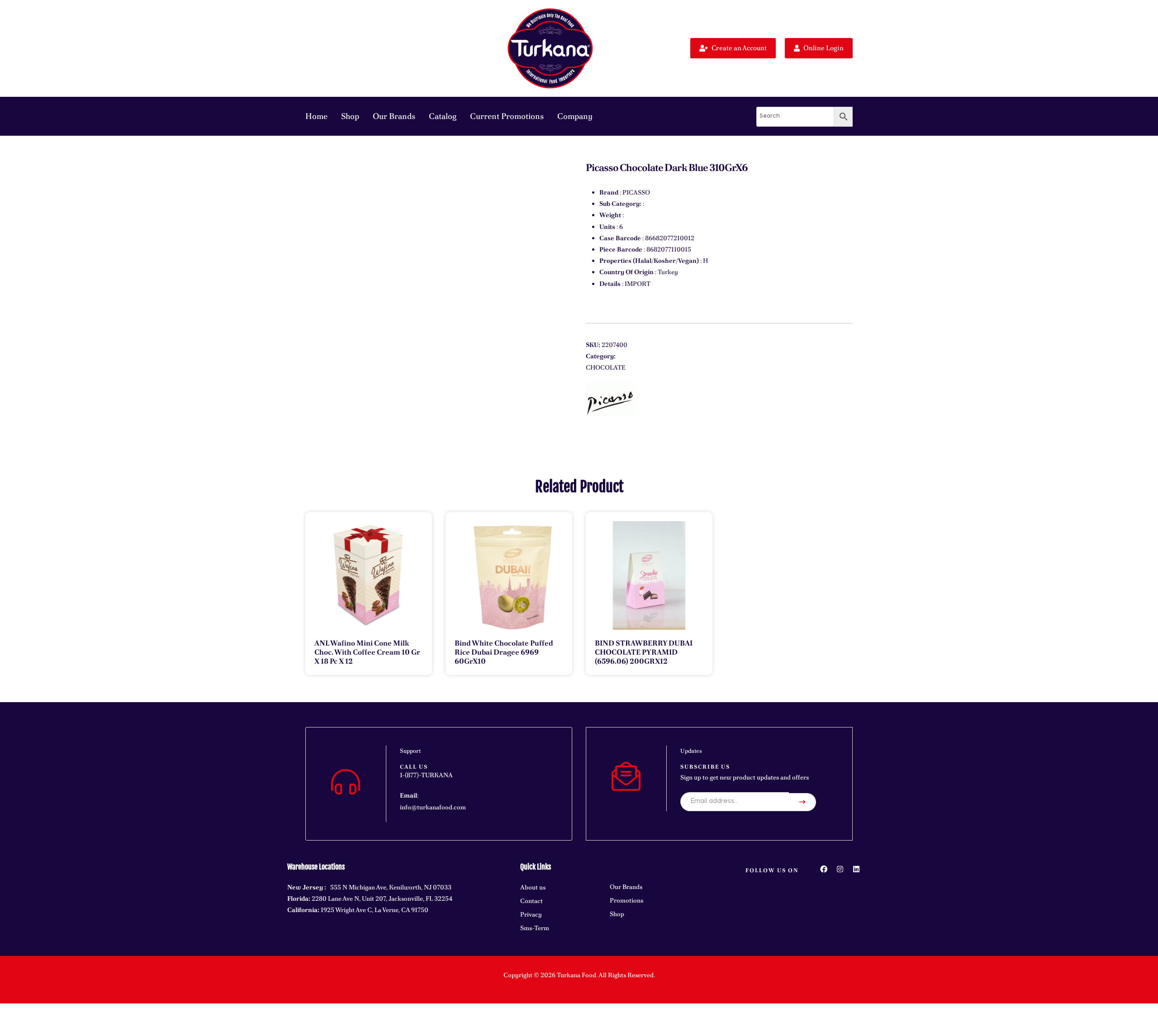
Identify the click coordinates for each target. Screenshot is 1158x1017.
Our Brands (394, 116)
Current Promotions (507, 116)
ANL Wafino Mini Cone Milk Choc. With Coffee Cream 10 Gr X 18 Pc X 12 (367, 652)
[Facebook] (823, 869)
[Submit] (802, 802)
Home (316, 116)
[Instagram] (840, 869)
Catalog (442, 116)
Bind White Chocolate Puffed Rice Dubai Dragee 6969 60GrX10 (504, 652)
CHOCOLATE (606, 367)
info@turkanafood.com (433, 807)
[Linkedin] (856, 869)
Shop (350, 116)
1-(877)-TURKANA (426, 775)
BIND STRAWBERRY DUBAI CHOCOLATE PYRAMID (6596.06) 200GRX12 (644, 652)
